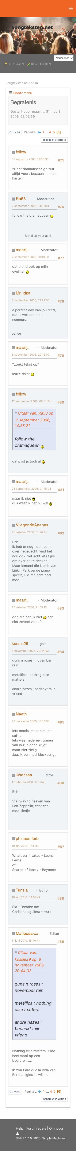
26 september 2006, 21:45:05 (31, 488)
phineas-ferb (27, 838)
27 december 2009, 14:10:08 (30, 721)
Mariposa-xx (27, 933)
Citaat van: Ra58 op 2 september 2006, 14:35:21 (34, 419)
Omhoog (15, 1091)
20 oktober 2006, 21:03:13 (29, 607)
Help (19, 1128)
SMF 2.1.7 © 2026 (28, 1138)
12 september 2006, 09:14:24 (31, 401)
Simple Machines (53, 1138)
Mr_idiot (23, 293)
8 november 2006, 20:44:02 (30, 650)
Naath (21, 713)
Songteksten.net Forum (22, 83)
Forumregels (36, 1128)
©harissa (24, 774)
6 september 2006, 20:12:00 (30, 354)
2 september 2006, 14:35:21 (30, 205)
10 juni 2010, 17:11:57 (25, 845)
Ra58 (21, 198)
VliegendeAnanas (32, 524)
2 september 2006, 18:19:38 (30, 257)
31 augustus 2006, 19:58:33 (30, 159)
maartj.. (22, 249)
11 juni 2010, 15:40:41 (26, 940)
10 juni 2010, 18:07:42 (26, 897)
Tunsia (22, 890)
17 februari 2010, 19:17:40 (28, 782)
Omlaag (15, 132)
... (47, 132)
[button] (71, 8)
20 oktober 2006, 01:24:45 (29, 532)
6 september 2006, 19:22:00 (30, 300)
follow (21, 151)
